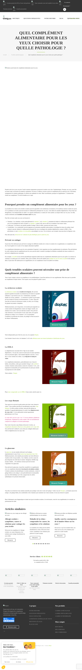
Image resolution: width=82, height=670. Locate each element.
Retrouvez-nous (12, 627)
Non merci (7, 662)
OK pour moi (29, 662)
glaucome (9, 452)
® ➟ (58, 435)
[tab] (34, 543)
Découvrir (10, 540)
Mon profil (59, 626)
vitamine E (45, 221)
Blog (61, 18)
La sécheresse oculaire (10, 291)
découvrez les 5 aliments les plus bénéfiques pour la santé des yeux (32, 234)
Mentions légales (35, 621)
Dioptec (36, 335)
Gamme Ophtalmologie (63, 613)
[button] (4, 631)
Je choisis (18, 662)
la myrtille (14, 256)
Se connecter (67, 2)
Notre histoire (50, 18)
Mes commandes (61, 632)
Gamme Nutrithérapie (63, 616)
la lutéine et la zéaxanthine (24, 231)
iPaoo (50, 645)
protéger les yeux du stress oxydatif (58, 258)
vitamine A (33, 223)
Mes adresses (60, 629)
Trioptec (15, 373)
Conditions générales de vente (40, 619)
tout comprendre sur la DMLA (17, 392)
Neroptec (62, 490)
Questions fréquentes (32, 18)
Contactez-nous (73, 18)
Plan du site (33, 624)
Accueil (5, 18)
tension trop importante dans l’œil (28, 454)
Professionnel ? (66, 6)
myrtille (35, 364)
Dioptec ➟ (58, 325)
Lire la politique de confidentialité (10, 656)
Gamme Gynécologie (62, 610)
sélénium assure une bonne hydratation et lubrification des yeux (48, 338)
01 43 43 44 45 (46, 556)
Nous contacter (35, 616)
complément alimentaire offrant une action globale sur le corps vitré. (22, 427)
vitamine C (37, 221)
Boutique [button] (16, 18)
